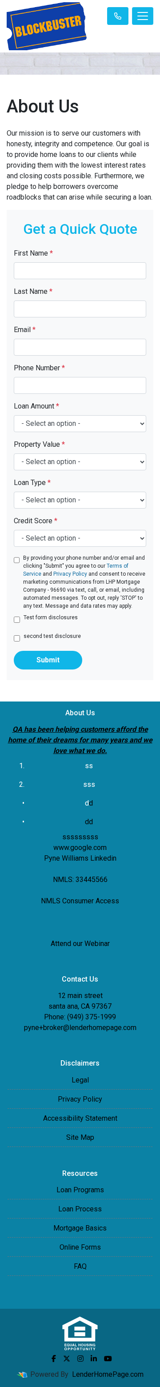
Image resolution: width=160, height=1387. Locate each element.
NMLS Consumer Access (80, 901)
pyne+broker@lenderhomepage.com (80, 1027)
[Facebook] (54, 1358)
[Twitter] (66, 1358)
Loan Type (32, 482)
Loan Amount (36, 406)
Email (25, 329)
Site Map (80, 1137)
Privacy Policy (70, 574)
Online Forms (80, 1247)
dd (89, 822)
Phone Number (39, 368)
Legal (80, 1080)
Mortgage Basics (80, 1228)
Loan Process (80, 1209)
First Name (33, 253)
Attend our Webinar (80, 943)
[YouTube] (108, 1358)
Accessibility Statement (80, 1118)
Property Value (39, 444)
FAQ (80, 1266)
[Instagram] (80, 1358)
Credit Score (35, 521)
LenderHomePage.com (108, 1374)
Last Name (33, 291)
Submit (48, 660)
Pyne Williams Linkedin (80, 858)
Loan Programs (80, 1190)
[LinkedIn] (94, 1358)
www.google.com (80, 847)
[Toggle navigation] (142, 16)
